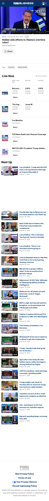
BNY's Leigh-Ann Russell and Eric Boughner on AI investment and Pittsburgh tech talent (32, 305)
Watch (15, 97)
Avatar (43, 3)
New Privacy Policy (24, 474)
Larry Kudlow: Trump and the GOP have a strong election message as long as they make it (33, 169)
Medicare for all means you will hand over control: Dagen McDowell (32, 294)
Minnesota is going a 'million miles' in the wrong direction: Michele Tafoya (31, 271)
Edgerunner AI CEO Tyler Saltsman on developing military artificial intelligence (33, 282)
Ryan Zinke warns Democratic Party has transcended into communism (31, 226)
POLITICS (11, 67)
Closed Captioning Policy (24, 486)
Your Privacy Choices (26, 482)
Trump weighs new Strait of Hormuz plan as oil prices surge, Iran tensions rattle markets (32, 384)
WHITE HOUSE (22, 67)
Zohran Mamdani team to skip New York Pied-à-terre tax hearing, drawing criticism (33, 260)
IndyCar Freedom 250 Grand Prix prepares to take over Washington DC (33, 316)
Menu (3, 3)
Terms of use (24, 478)
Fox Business (23, 3)
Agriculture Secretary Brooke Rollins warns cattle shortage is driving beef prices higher (32, 362)
